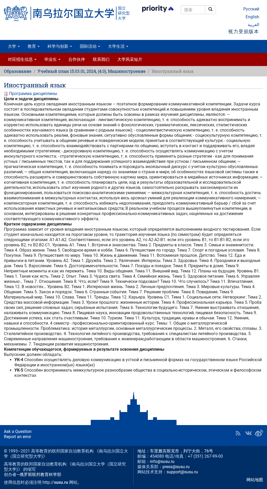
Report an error (17, 436)
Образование (17, 71)
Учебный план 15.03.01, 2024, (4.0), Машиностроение (91, 71)
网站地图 (254, 479)
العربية (253, 24)
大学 (12, 46)
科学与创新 (58, 46)
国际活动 (89, 46)
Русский (251, 9)
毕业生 (51, 59)
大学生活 (117, 46)
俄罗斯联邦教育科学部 (40, 474)
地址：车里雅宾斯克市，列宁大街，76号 (175, 451)
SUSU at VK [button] (248, 433)
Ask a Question (18, 431)
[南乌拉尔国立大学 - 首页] (67, 13)
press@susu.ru (176, 466)
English (252, 16)
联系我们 (101, 59)
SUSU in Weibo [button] (259, 433)
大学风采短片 (129, 59)
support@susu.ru (182, 471)
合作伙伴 (76, 59)
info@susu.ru (162, 461)
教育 (32, 46)
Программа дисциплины (33, 93)
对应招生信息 (21, 59)
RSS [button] (238, 433)
